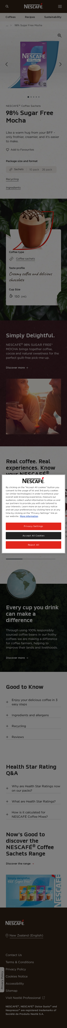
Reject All (33, 545)
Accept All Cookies (33, 535)
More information (29, 516)
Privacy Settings (33, 526)
